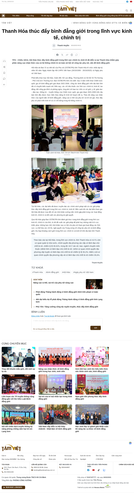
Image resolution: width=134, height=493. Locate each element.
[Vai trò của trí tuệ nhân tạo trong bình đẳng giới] (55, 384)
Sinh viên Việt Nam (83, 2)
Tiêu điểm (15, 15)
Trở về (4, 85)
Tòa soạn (5, 464)
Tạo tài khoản (49, 316)
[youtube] (131, 1)
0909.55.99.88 (38, 467)
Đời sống (20, 455)
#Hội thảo (66, 272)
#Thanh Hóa (37, 272)
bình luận (77, 55)
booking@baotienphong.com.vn (44, 470)
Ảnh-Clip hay (100, 455)
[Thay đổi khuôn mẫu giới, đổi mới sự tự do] (18, 357)
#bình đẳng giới (52, 272)
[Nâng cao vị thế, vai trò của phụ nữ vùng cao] (94, 284)
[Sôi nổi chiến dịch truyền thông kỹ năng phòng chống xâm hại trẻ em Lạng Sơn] (18, 414)
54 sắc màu (64, 15)
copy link (67, 55)
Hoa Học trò (98, 2)
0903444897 (65, 467)
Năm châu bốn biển (82, 15)
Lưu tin (4, 73)
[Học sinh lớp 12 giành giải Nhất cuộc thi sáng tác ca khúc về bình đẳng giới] (92, 414)
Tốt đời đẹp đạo (47, 15)
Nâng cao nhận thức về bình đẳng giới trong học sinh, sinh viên (54, 370)
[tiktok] (99, 470)
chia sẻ (57, 55)
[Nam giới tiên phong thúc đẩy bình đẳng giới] (92, 384)
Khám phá (52, 459)
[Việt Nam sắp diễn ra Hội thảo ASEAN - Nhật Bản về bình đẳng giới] (55, 414)
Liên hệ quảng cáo (39, 464)
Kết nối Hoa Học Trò (71, 459)
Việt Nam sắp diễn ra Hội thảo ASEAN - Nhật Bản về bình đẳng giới (55, 427)
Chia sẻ (4, 67)
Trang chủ (3, 15)
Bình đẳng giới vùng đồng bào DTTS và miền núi (113, 15)
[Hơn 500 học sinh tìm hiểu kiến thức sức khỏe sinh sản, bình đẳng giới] (92, 357)
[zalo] (105, 470)
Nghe (4, 61)
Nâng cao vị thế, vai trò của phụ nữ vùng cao (53, 283)
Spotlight (83, 459)
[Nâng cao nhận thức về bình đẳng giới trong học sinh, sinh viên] (55, 357)
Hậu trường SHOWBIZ (9, 459)
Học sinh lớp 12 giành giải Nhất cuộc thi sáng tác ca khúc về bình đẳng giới (91, 428)
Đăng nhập (35, 316)
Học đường (21, 459)
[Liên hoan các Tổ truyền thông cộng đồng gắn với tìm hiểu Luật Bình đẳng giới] (18, 384)
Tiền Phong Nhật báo (64, 2)
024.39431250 (9, 472)
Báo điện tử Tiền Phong (67, 8)
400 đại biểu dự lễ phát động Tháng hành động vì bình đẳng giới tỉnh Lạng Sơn (69, 300)
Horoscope (68, 455)
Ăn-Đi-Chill (52, 455)
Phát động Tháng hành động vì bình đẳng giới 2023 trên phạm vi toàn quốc (67, 293)
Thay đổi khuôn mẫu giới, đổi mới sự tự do (18, 370)
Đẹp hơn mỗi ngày (39, 455)
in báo (72, 55)
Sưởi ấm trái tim (85, 455)
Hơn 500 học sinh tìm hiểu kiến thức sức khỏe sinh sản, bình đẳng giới (91, 370)
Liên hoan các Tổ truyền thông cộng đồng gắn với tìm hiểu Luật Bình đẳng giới (18, 398)
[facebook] (127, 1)
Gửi (95, 328)
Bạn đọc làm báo (14, 487)
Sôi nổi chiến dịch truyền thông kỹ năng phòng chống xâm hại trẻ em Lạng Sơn (17, 428)
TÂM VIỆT (7, 23)
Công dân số (37, 459)
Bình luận (4, 79)
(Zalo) (46, 467)
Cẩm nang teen (117, 455)
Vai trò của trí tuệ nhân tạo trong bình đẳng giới (55, 397)
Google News (130, 23)
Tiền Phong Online (45, 2)
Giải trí (4, 455)
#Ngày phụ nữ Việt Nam (83, 272)
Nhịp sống (30, 15)
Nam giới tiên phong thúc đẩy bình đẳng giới (90, 397)
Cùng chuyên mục (14, 343)
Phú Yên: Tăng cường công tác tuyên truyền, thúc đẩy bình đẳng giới (67, 307)
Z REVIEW (99, 459)
